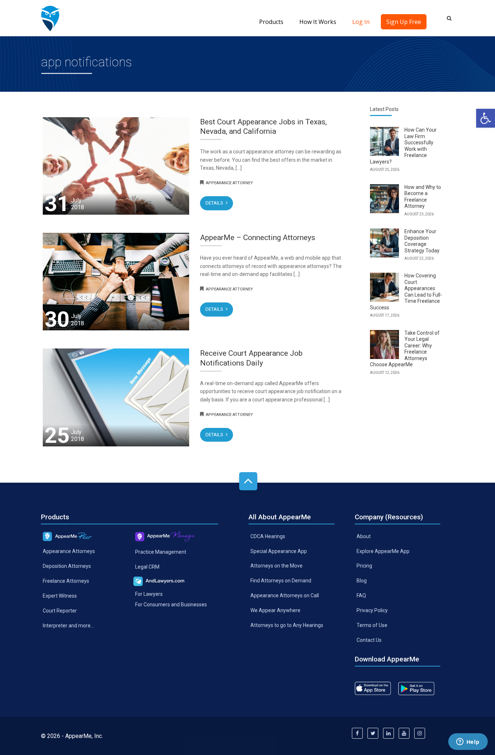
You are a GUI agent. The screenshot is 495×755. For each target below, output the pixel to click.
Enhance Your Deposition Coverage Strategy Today (422, 240)
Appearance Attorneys (69, 551)
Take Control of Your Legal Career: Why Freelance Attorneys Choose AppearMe (405, 349)
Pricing (364, 566)
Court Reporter (60, 610)
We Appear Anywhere (275, 610)
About (364, 536)
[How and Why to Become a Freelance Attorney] (384, 198)
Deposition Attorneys (67, 566)
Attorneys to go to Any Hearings (286, 625)
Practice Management (160, 551)
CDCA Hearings (267, 536)
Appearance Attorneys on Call (284, 595)
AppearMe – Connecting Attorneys (257, 237)
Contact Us (369, 640)
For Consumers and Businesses (171, 604)
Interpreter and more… (68, 625)
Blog (362, 580)
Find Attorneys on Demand (280, 580)
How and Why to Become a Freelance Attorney (422, 196)
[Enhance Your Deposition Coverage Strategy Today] (384, 242)
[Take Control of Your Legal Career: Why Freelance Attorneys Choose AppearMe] (384, 344)
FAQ (361, 595)
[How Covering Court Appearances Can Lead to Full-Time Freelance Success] (384, 287)
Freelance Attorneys (66, 581)
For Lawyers (149, 594)
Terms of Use (372, 625)
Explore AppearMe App (383, 551)
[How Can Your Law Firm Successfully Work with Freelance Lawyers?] (384, 141)
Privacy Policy (372, 610)
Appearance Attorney (229, 183)
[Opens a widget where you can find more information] (468, 742)
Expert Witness (60, 595)
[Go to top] (248, 481)
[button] (485, 118)
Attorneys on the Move (276, 566)
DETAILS (214, 203)
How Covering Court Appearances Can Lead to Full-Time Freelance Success (406, 291)
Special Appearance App (278, 551)
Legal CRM (147, 566)
